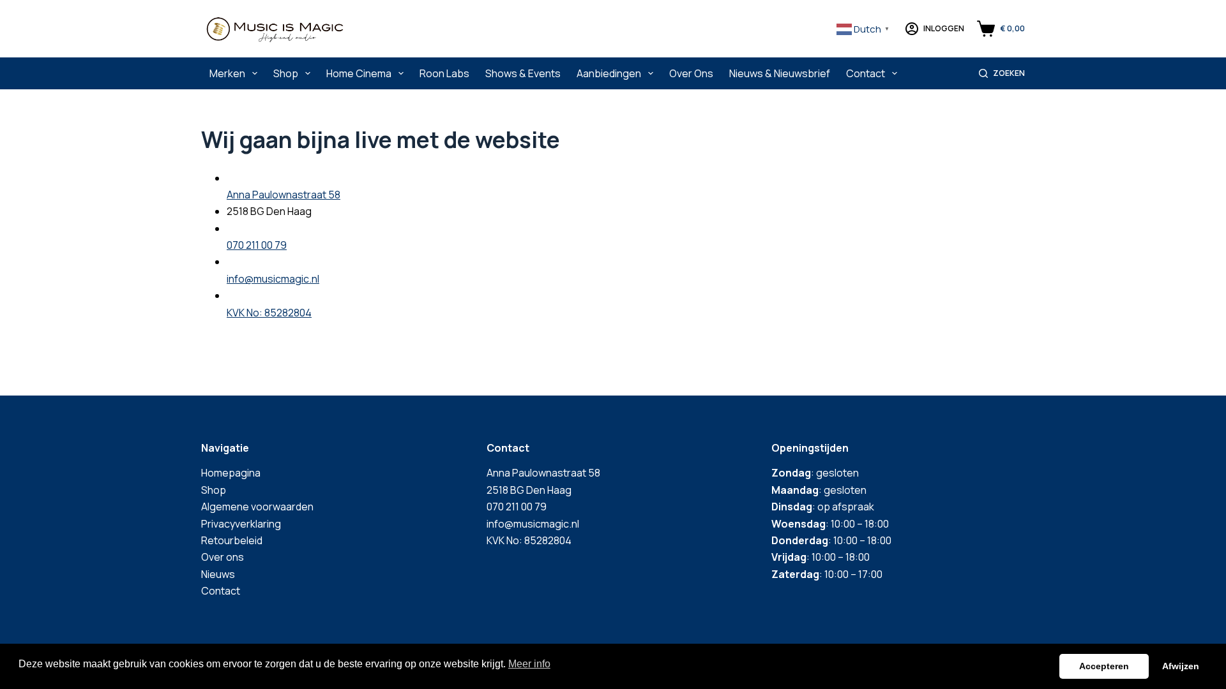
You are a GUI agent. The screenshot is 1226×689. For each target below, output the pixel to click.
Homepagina (231, 473)
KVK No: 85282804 (269, 313)
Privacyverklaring (241, 524)
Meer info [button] (529, 663)
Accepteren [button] (1104, 666)
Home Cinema (358, 73)
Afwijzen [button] (1180, 666)
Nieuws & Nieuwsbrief (779, 73)
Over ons (691, 73)
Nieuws (218, 574)
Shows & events (523, 73)
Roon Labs (444, 73)
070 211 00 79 (257, 245)
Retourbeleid (231, 540)
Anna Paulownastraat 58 (283, 195)
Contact (865, 73)
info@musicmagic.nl (273, 279)
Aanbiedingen (609, 73)
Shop (285, 73)
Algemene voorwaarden (257, 507)
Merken (227, 73)
